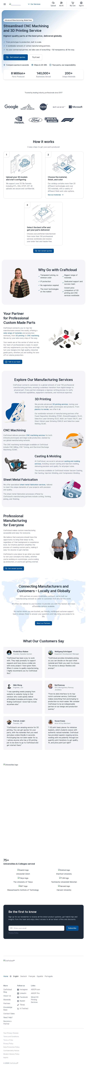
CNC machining (33, 336)
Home (5, 976)
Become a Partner (7, 1022)
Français (32, 976)
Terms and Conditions (11, 1036)
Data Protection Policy (11, 1047)
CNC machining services (35, 435)
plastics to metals (42, 409)
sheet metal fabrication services (32, 485)
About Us (7, 996)
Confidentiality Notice (11, 1050)
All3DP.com (35, 989)
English (16, 976)
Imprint (5, 1057)
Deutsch (23, 976)
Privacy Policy (13, 933)
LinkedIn (23, 993)
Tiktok (22, 1005)
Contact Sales (9, 1014)
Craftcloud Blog (7, 990)
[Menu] (4, 4)
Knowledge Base (7, 1008)
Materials (7, 1000)
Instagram (24, 989)
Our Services (35, 4)
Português (49, 976)
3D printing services (60, 404)
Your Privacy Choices (10, 1033)
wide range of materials (12, 333)
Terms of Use (8, 1040)
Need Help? (8, 1017)
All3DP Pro (35, 993)
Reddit (22, 1001)
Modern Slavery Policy (11, 1054)
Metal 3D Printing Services (34, 999)
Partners (6, 1003)
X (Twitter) (24, 1008)
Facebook (24, 997)
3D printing (20, 336)
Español (40, 976)
